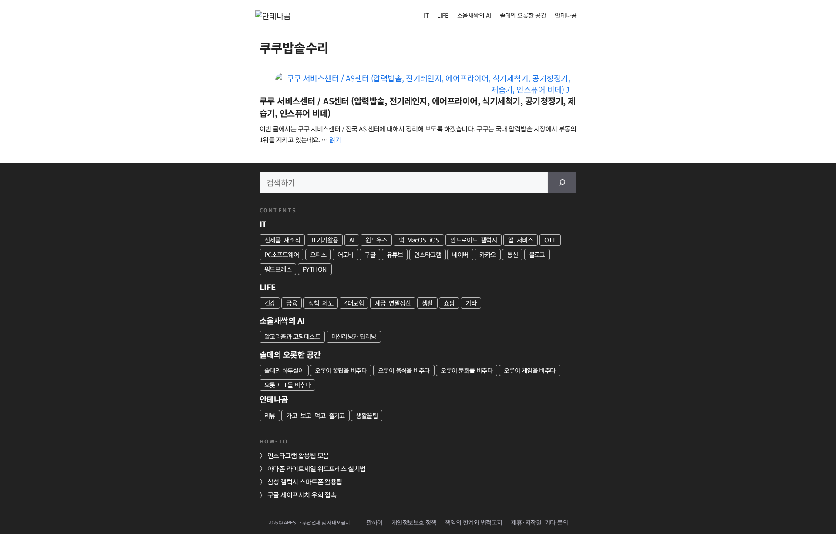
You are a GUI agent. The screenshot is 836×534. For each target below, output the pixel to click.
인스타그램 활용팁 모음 (298, 455)
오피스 (318, 254)
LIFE (442, 15)
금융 (291, 302)
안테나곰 (565, 15)
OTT (550, 239)
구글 (369, 254)
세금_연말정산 (393, 302)
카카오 (487, 254)
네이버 (460, 254)
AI (351, 239)
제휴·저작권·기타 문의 (539, 522)
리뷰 (269, 415)
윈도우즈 (376, 239)
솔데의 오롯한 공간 (523, 15)
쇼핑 (449, 302)
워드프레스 (277, 268)
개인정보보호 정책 (413, 522)
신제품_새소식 (282, 239)
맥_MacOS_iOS (418, 239)
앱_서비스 (520, 239)
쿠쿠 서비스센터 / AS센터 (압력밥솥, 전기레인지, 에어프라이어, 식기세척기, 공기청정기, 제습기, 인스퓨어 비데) (417, 106)
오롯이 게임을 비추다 (530, 370)
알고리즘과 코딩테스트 (292, 336)
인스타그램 (427, 254)
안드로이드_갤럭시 (473, 239)
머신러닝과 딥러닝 (353, 336)
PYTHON (315, 268)
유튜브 (395, 254)
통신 (512, 254)
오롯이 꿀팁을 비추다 (341, 370)
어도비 (345, 254)
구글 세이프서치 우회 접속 (301, 494)
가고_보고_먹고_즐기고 (315, 415)
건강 (269, 302)
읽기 (335, 139)
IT (426, 15)
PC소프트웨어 (281, 254)
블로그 (537, 254)
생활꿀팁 (367, 415)
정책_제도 (320, 302)
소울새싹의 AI (474, 15)
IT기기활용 (324, 239)
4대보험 (354, 302)
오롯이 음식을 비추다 (404, 370)
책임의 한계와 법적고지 (473, 522)
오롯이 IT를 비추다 (287, 384)
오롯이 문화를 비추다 (466, 370)
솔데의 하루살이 (284, 370)
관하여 (374, 522)
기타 (470, 302)
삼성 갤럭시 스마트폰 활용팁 (304, 481)
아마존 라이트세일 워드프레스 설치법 (316, 468)
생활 (427, 302)
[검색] (562, 182)
